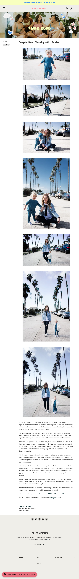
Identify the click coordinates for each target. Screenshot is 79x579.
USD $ (39, 563)
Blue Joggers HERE (45, 494)
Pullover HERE (59, 494)
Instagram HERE (54, 498)
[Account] (72, 8)
